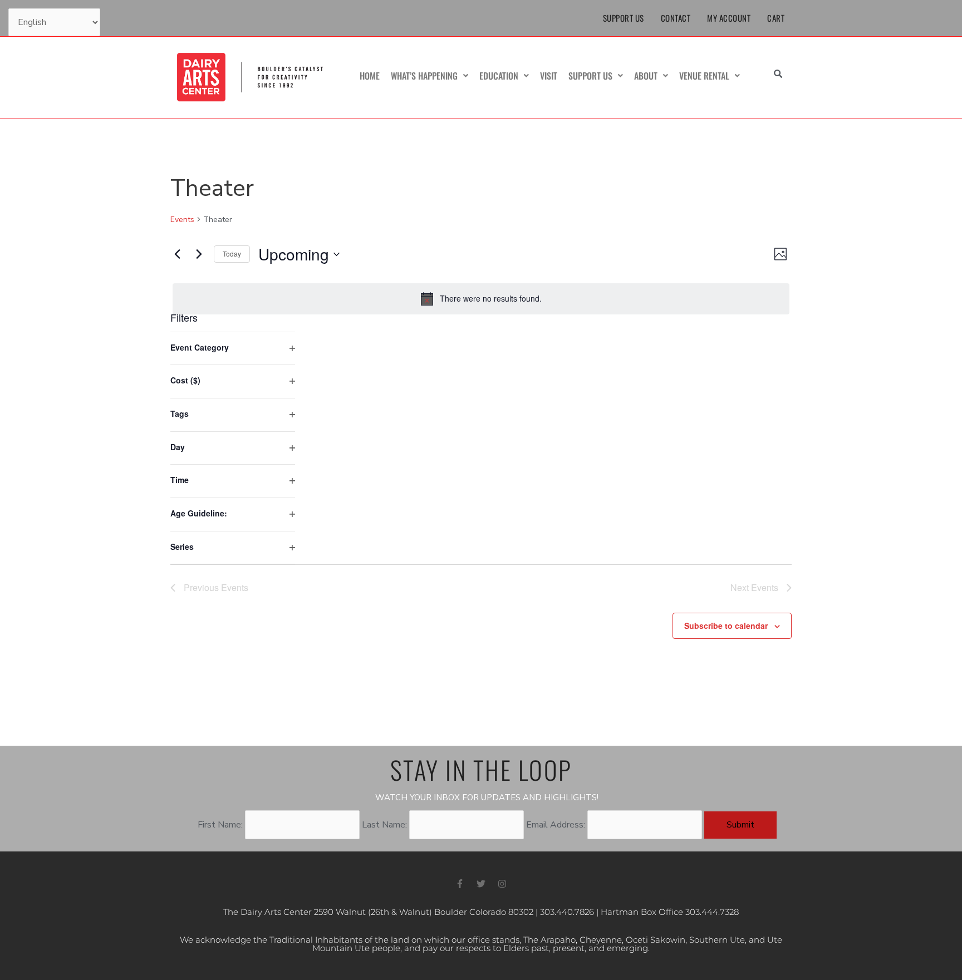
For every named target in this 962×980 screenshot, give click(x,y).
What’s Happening (424, 75)
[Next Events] (198, 254)
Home (370, 75)
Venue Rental (704, 75)
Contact (676, 18)
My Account (728, 18)
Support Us (623, 18)
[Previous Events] (177, 254)
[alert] (481, 298)
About (645, 75)
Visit (548, 75)
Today (232, 253)
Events (182, 219)
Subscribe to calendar (726, 625)
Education (498, 75)
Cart (775, 18)
